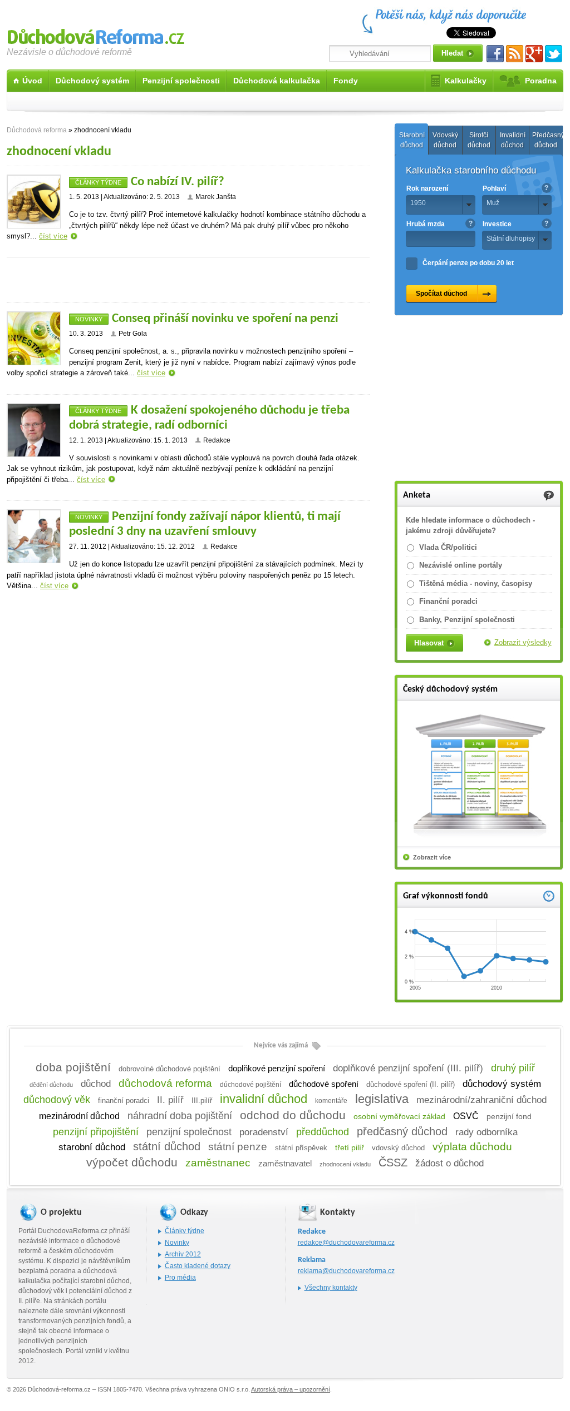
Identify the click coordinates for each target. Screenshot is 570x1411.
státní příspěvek (301, 1148)
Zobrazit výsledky (523, 642)
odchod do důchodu (293, 1115)
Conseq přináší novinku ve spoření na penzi (225, 318)
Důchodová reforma (96, 34)
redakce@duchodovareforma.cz (346, 1242)
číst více (53, 236)
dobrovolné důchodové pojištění (169, 1069)
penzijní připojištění (96, 1131)
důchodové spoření (323, 1084)
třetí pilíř (349, 1147)
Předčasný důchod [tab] (547, 140)
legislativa (382, 1099)
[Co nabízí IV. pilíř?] (34, 201)
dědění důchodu (51, 1084)
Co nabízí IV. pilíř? (177, 182)
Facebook (495, 53)
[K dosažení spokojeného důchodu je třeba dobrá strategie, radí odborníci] (34, 430)
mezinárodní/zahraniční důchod (481, 1099)
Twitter (553, 53)
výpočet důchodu (132, 1162)
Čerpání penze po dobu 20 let (468, 263)
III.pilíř (201, 1101)
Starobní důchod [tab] (412, 140)
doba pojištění (73, 1067)
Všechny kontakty (330, 1287)
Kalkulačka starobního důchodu (471, 170)
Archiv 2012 (183, 1254)
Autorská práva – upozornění (290, 1389)
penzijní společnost (189, 1131)
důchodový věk (56, 1099)
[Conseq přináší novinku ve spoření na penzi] (34, 338)
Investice (497, 224)
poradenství (263, 1131)
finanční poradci (123, 1101)
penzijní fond (509, 1116)
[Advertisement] (188, 280)
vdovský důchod (398, 1148)
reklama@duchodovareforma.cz (346, 1271)
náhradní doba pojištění (179, 1115)
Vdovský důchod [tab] (445, 140)
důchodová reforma (165, 1083)
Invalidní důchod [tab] (512, 140)
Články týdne (98, 182)
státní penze (237, 1146)
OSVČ (466, 1116)
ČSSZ (393, 1162)
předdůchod (322, 1131)
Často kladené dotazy (197, 1266)
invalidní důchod (263, 1099)
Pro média (180, 1277)
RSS (514, 53)
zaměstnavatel (285, 1163)
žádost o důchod (449, 1163)
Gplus (534, 53)
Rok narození (427, 188)
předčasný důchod (402, 1131)
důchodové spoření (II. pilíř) (410, 1084)
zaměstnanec (217, 1163)
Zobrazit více (432, 857)
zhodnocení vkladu (345, 1164)
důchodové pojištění (250, 1084)
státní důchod (166, 1146)
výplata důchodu (472, 1146)
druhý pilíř (513, 1068)
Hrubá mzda (425, 224)
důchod (96, 1083)
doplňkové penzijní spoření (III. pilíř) (408, 1068)
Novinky (88, 319)
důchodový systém (502, 1084)
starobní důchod (91, 1147)
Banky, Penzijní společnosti (467, 619)
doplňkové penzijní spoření (276, 1068)
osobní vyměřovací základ (399, 1116)
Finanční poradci (448, 601)
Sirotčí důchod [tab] (479, 140)
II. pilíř (170, 1099)
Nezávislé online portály (460, 565)
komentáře (331, 1101)
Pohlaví (494, 188)
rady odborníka (486, 1131)
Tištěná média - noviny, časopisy (475, 583)
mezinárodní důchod (79, 1116)
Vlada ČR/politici (448, 547)
